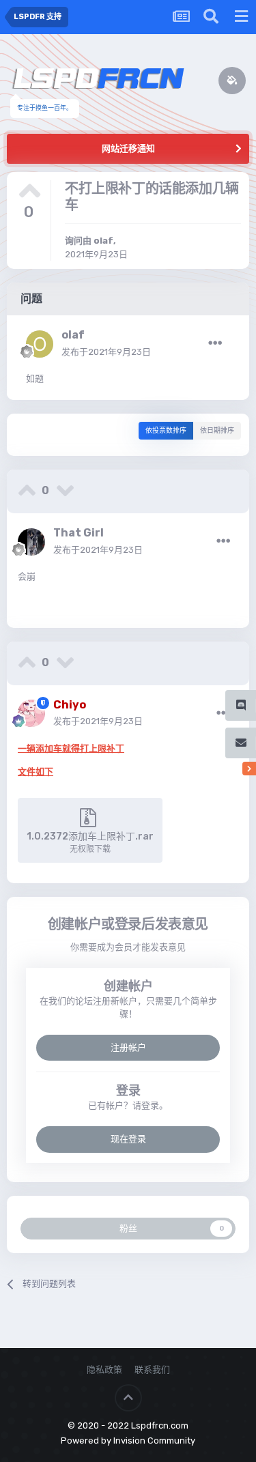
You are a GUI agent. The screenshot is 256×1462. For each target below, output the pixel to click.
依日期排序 (217, 431)
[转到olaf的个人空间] (39, 344)
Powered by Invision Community (128, 1440)
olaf (103, 240)
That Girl (78, 532)
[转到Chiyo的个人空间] (31, 713)
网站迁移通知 (128, 148)
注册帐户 (128, 1047)
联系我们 (152, 1369)
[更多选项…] (215, 343)
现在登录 (128, 1139)
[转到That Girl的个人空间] (31, 542)
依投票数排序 (165, 431)
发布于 (106, 352)
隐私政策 (104, 1369)
